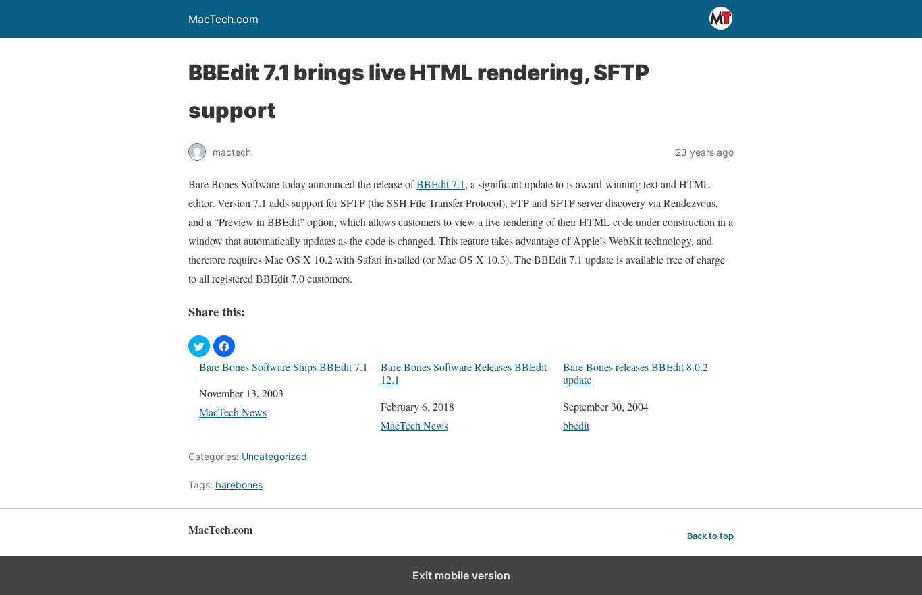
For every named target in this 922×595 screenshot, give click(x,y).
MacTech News (233, 412)
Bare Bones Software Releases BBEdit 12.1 (464, 373)
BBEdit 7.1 (440, 184)
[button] (199, 346)
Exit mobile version (461, 575)
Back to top (710, 536)
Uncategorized (274, 456)
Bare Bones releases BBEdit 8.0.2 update (635, 373)
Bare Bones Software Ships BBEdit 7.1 (283, 366)
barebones (239, 484)
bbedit (576, 425)
